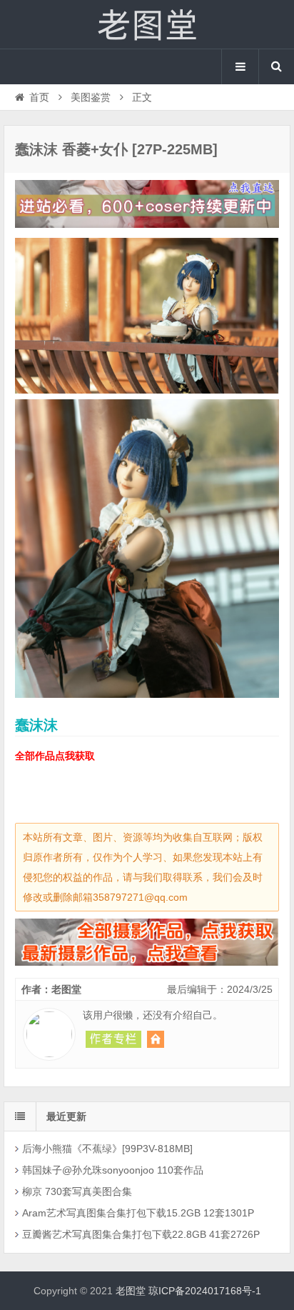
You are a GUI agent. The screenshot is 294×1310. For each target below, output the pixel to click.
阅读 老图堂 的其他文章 (113, 1039)
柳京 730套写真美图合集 (77, 1191)
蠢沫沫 (36, 725)
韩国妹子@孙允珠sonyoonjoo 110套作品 (112, 1170)
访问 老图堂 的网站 (155, 1039)
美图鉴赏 (91, 97)
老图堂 (147, 24)
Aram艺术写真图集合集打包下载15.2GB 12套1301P (138, 1213)
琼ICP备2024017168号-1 (204, 1290)
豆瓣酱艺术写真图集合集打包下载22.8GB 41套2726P (141, 1234)
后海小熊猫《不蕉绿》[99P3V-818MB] (107, 1148)
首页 (39, 97)
